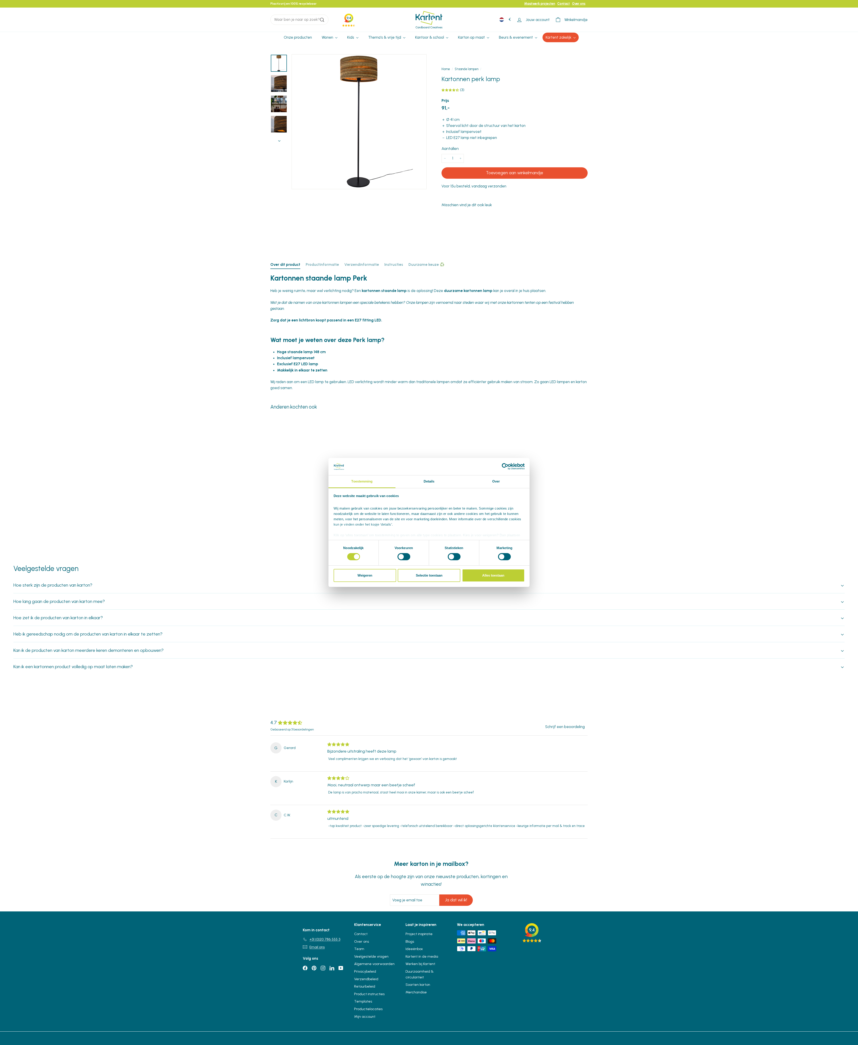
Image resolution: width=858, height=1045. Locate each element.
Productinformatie (322, 264)
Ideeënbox (414, 949)
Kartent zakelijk (559, 37)
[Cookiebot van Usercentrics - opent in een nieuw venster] (505, 466)
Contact (563, 4)
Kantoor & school (430, 37)
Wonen (328, 37)
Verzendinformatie (361, 264)
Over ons (578, 4)
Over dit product (285, 264)
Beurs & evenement (516, 37)
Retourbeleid (364, 986)
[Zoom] (359, 122)
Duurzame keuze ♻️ (426, 264)
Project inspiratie (419, 934)
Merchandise (416, 992)
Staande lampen (466, 69)
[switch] (403, 556)
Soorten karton (418, 984)
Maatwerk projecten (539, 4)
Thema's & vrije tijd (385, 37)
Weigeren (365, 575)
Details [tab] (429, 481)
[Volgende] (279, 139)
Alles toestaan (493, 575)
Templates (363, 1001)
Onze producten (298, 37)
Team (359, 949)
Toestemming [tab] (361, 481)
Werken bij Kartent (420, 964)
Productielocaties (368, 1009)
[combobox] (299, 20)
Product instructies (369, 994)
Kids (351, 37)
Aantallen (450, 148)
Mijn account (364, 1016)
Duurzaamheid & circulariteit (420, 974)
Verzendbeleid (366, 979)
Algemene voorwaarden (374, 964)
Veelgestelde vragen (371, 956)
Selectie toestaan (429, 575)
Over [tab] (496, 481)
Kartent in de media (422, 956)
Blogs (410, 941)
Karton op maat (472, 37)
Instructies (393, 264)
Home (446, 69)
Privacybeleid (365, 971)
